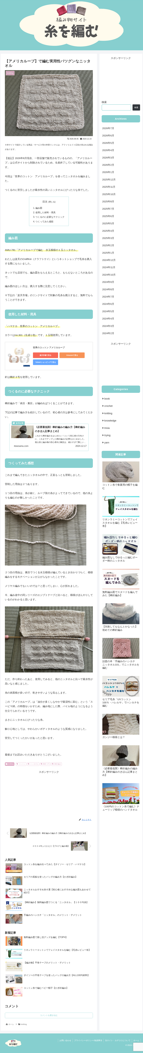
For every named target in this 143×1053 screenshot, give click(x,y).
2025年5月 (108, 223)
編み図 (38, 208)
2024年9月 (108, 282)
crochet (108, 406)
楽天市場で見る (45, 355)
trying (107, 435)
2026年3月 (108, 157)
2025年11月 (108, 186)
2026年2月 (108, 165)
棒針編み (57, 764)
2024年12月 (109, 260)
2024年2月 (108, 333)
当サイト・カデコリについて (117, 1040)
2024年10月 (109, 274)
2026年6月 (108, 135)
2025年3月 (108, 238)
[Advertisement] (49, 793)
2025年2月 (108, 245)
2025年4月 (108, 230)
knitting (11, 764)
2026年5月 (108, 143)
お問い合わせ (65, 1040)
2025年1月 (108, 252)
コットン (22, 764)
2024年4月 (108, 318)
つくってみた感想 (44, 221)
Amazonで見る (72, 355)
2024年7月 (108, 296)
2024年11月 (108, 267)
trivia (107, 428)
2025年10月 (109, 194)
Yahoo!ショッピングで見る (45, 362)
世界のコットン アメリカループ (49, 347)
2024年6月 (108, 304)
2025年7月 (108, 208)
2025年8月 (108, 201)
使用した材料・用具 (45, 212)
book (107, 398)
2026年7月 (108, 128)
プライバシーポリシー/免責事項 (88, 1040)
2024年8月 (108, 289)
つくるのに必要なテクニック (50, 217)
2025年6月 (108, 216)
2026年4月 (108, 150)
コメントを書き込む (49, 1015)
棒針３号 (46, 764)
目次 (44, 201)
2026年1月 (108, 172)
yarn (106, 442)
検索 (104, 102)
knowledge (110, 420)
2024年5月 (108, 311)
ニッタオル (34, 764)
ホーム (136, 1040)
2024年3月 (108, 326)
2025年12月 (109, 179)
